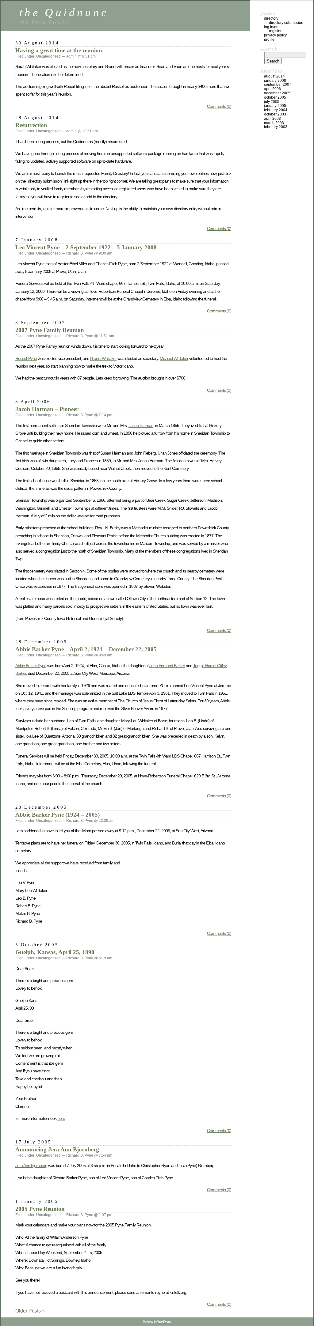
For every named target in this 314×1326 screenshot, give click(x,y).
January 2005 (275, 106)
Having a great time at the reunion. (59, 50)
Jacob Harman (140, 425)
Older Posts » (30, 1310)
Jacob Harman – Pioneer (46, 409)
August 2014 (274, 76)
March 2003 (274, 123)
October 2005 (275, 97)
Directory (271, 18)
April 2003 (272, 118)
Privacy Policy (275, 35)
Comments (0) (219, 106)
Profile (269, 39)
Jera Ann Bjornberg (31, 1165)
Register (275, 31)
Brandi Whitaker (103, 358)
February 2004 (275, 110)
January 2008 (275, 80)
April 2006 (272, 89)
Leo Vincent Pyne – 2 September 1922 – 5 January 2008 (86, 247)
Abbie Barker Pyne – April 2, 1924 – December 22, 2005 (86, 649)
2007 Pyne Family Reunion (49, 330)
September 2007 (277, 84)
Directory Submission (286, 23)
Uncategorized (48, 56)
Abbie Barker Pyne (30, 665)
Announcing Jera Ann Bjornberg (57, 1149)
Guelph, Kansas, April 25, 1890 (54, 952)
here (61, 1118)
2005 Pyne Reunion (40, 1209)
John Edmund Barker (167, 665)
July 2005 (271, 102)
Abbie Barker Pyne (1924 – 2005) (57, 814)
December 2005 (277, 93)
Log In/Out (271, 27)
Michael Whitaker (174, 358)
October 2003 (275, 114)
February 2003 (275, 127)
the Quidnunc (63, 12)
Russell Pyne (26, 358)
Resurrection (31, 125)
